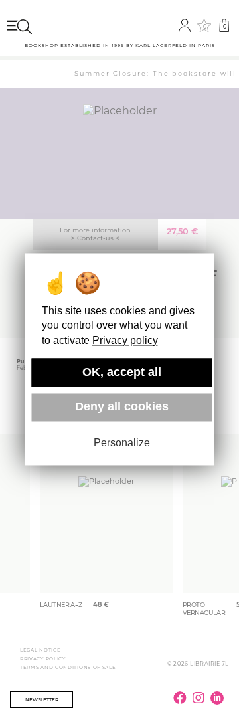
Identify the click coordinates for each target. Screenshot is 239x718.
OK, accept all (121, 372)
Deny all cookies (122, 407)
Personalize (122, 443)
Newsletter (41, 700)
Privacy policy (125, 340)
